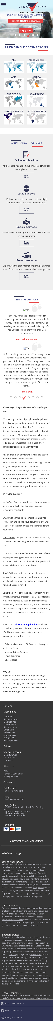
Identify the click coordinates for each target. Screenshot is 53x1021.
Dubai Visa (9, 716)
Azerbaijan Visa (11, 740)
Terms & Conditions (13, 773)
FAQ (6, 771)
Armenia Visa (10, 735)
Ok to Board (9, 757)
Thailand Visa (10, 724)
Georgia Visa (9, 737)
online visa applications (26, 624)
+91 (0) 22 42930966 (13, 791)
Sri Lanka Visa (10, 727)
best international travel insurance (36, 995)
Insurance (8, 760)
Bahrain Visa (9, 732)
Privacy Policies (11, 776)
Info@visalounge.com (14, 799)
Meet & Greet (10, 754)
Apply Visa (26, 31)
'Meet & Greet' (36, 954)
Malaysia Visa (10, 721)
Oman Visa (9, 729)
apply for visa (38, 887)
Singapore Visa (11, 719)
